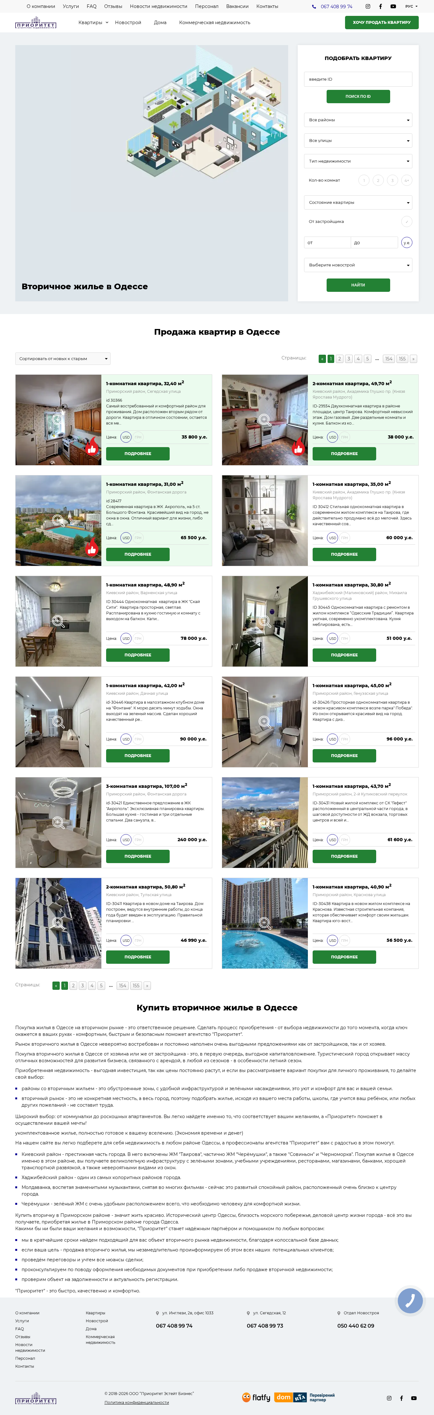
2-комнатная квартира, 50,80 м (145, 886)
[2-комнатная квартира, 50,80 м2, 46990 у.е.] (58, 923)
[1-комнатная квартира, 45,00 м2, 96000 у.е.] (265, 722)
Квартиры (90, 22)
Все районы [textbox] (322, 120)
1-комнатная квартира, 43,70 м (352, 785)
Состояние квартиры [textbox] (331, 202)
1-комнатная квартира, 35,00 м (352, 483)
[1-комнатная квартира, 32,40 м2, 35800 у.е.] (58, 420)
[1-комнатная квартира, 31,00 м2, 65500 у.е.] (58, 520)
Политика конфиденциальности (137, 1402)
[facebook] (380, 6)
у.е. (407, 242)
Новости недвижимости (158, 6)
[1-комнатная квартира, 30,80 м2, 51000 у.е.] (265, 621)
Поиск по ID (358, 96)
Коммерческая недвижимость (214, 22)
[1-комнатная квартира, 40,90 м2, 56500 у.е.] (265, 923)
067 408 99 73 (265, 1326)
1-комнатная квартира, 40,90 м (352, 886)
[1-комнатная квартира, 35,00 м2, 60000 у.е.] (265, 520)
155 (402, 359)
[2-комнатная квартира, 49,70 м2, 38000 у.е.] (265, 420)
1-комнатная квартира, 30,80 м (352, 584)
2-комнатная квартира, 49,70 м (352, 383)
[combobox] (358, 120)
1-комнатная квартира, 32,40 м (145, 383)
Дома (160, 22)
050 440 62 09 (355, 1326)
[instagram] (368, 6)
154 (388, 359)
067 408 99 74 (336, 7)
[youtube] (393, 6)
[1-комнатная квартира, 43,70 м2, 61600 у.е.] (265, 822)
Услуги (71, 6)
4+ (406, 180)
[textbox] (358, 265)
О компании (41, 6)
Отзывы (113, 6)
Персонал (207, 6)
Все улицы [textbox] (320, 140)
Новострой (128, 22)
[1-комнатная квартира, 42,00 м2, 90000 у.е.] (58, 722)
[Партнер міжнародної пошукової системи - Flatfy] (256, 1397)
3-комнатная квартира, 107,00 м (146, 785)
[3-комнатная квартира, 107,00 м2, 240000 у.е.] (58, 822)
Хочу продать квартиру (382, 22)
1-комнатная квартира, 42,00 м (145, 685)
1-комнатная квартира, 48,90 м (145, 584)
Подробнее (138, 453)
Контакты (267, 6)
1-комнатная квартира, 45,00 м (352, 685)
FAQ (92, 6)
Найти (358, 285)
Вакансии (237, 6)
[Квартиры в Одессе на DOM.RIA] (305, 1398)
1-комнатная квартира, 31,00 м (144, 483)
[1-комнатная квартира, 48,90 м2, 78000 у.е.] (58, 621)
